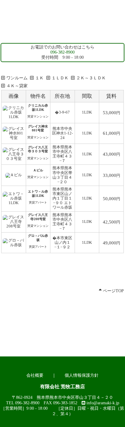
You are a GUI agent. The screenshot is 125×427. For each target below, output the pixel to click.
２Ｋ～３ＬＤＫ (91, 78)
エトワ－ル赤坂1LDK (38, 193)
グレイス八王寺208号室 (38, 217)
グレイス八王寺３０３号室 (38, 149)
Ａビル (38, 170)
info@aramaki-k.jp (102, 403)
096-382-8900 (62, 52)
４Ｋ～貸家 (17, 86)
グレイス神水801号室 (38, 128)
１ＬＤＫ (60, 78)
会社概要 (34, 375)
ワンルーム (17, 78)
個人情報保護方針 (82, 375)
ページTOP (113, 291)
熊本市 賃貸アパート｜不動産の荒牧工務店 (62, 33)
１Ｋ (39, 78)
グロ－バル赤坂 (38, 238)
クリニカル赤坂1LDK (38, 107)
